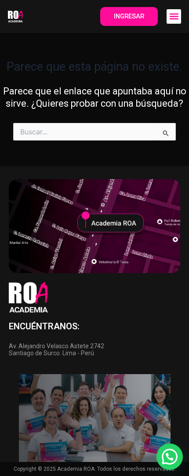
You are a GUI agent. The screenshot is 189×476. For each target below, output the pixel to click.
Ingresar (129, 16)
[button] (174, 16)
